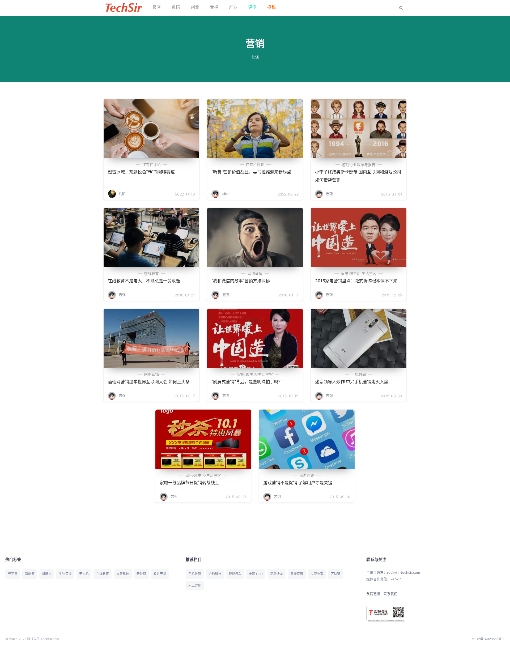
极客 (156, 7)
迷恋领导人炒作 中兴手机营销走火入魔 (351, 381)
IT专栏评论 (151, 164)
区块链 (335, 574)
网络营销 (255, 273)
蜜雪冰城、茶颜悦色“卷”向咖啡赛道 (141, 171)
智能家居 (296, 574)
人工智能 (194, 586)
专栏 (214, 7)
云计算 (141, 574)
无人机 (84, 574)
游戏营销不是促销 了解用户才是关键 (297, 482)
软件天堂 (160, 574)
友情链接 (373, 593)
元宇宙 (13, 574)
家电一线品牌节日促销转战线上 (189, 482)
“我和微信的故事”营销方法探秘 (240, 280)
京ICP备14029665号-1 (488, 639)
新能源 (30, 574)
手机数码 (358, 374)
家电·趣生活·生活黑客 (358, 273)
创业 (195, 7)
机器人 (47, 574)
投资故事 (317, 574)
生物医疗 (65, 574)
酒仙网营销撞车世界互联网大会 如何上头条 (149, 381)
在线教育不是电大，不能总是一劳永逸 (144, 280)
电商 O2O (256, 574)
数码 (176, 7)
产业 (233, 7)
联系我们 (390, 593)
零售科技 (122, 574)
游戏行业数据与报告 (358, 164)
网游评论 (306, 475)
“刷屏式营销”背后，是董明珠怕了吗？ (247, 381)
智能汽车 (235, 574)
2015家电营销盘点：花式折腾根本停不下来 (356, 280)
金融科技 (215, 574)
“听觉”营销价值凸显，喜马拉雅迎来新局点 (251, 171)
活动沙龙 (276, 574)
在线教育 (151, 273)
